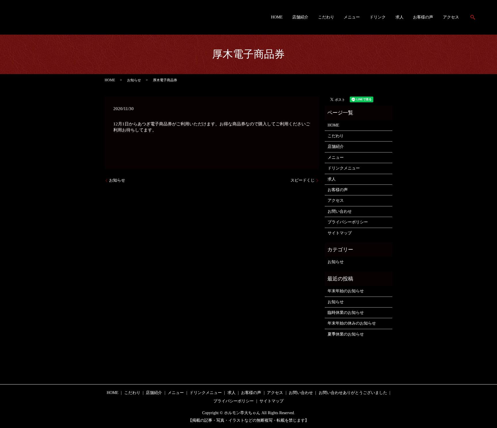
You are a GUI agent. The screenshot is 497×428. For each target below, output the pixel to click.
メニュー (352, 17)
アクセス (451, 17)
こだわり (326, 17)
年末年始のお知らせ (346, 291)
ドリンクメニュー (344, 168)
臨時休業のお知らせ (346, 312)
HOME (277, 17)
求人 (399, 17)
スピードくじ (302, 180)
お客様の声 (423, 17)
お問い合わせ (340, 211)
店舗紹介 (300, 17)
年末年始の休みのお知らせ (352, 323)
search (473, 17)
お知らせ (134, 80)
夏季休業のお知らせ (346, 334)
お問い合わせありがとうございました (353, 393)
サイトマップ (340, 233)
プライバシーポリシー (348, 222)
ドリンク (378, 17)
